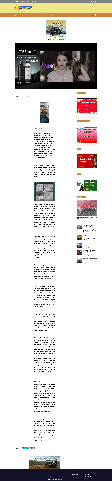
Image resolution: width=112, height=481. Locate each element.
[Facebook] (23, 448)
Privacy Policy (33, 1)
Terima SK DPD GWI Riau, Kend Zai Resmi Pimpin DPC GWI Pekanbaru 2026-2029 (89, 245)
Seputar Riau (24, 15)
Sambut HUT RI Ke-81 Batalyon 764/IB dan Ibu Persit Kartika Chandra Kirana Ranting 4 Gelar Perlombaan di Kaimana (89, 252)
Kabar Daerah (36, 15)
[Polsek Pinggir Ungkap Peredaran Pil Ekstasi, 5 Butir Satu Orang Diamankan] (79, 260)
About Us (28, 1)
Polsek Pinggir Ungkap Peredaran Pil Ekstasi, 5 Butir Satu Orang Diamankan (90, 259)
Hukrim (42, 15)
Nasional (30, 15)
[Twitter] (25, 448)
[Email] (33, 448)
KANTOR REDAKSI (75, 474)
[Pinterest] (31, 448)
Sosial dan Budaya (49, 15)
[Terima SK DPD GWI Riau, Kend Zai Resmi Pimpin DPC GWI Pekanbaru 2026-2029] (79, 245)
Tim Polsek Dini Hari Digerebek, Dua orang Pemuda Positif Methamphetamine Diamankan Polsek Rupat (90, 237)
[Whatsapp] (28, 448)
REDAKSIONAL (75, 476)
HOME (18, 15)
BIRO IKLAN (87, 474)
